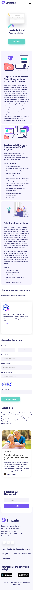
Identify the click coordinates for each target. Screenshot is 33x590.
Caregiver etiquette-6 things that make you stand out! (16, 457)
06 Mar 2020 (7, 451)
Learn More (6, 324)
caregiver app (7, 554)
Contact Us (6, 559)
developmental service (21, 549)
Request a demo (16, 42)
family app (26, 554)
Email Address (6, 355)
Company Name (6, 372)
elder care (17, 554)
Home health (7, 549)
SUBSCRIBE (16, 506)
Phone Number (6, 364)
